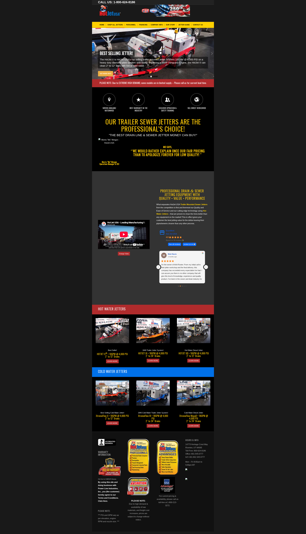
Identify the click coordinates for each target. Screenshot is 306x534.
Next (212, 54)
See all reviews (174, 244)
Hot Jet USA (171, 234)
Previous (94, 54)
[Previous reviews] (158, 267)
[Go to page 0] (178, 286)
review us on (188, 244)
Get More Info (105, 73)
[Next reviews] (206, 267)
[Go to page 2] (182, 286)
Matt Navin (172, 254)
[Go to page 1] (180, 286)
